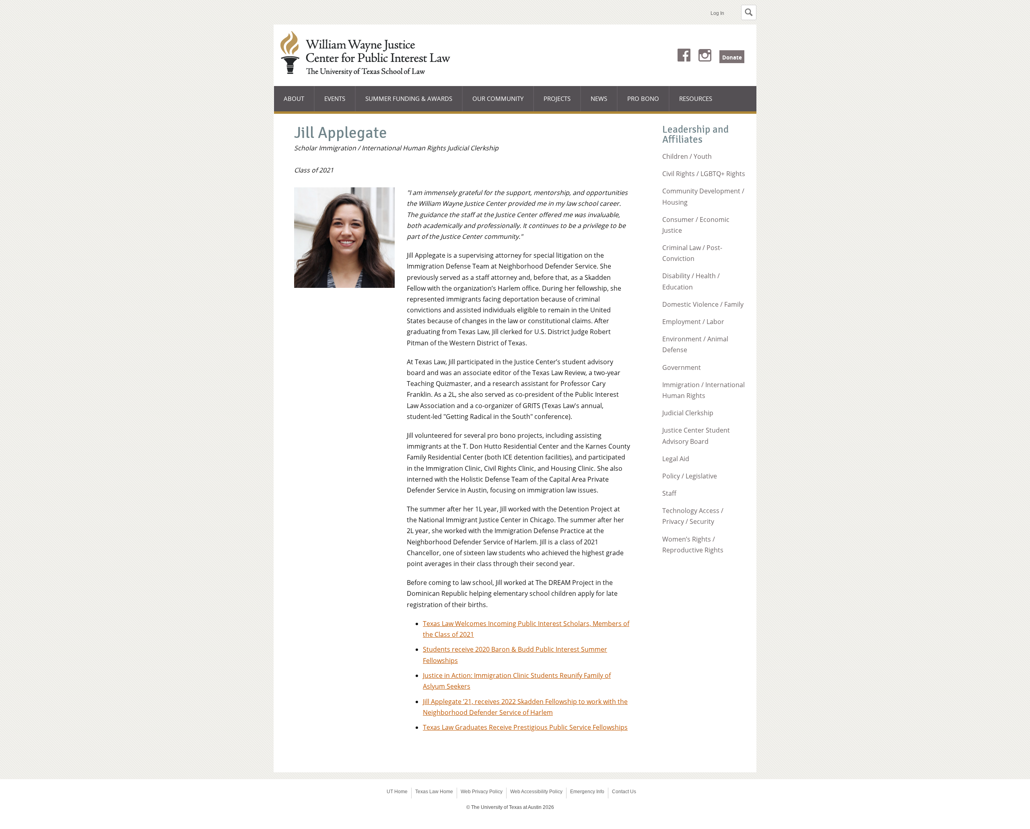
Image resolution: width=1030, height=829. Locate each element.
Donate (732, 57)
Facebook (684, 57)
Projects (562, 102)
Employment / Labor (693, 321)
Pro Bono (643, 98)
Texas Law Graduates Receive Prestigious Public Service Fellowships (525, 727)
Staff (669, 493)
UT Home (397, 791)
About (299, 102)
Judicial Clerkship (687, 412)
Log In (717, 13)
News (599, 98)
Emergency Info (587, 791)
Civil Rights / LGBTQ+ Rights (703, 173)
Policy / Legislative (689, 476)
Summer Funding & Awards (408, 102)
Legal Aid (675, 458)
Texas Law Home (434, 791)
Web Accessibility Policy (536, 791)
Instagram (704, 57)
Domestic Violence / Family (703, 304)
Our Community (497, 102)
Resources (695, 98)
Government (681, 367)
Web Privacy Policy (482, 791)
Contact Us (624, 791)
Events (334, 98)
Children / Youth (687, 156)
